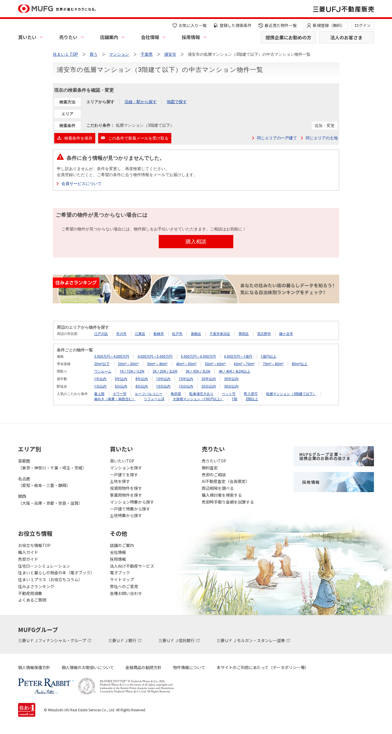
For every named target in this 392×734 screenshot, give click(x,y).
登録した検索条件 (236, 25)
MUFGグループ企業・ (324, 456)
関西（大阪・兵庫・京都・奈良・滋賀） (50, 499)
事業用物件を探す (126, 495)
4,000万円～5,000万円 (154, 357)
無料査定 (210, 468)
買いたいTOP (122, 461)
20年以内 (208, 379)
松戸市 (177, 334)
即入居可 (251, 394)
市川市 (121, 334)
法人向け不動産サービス (132, 566)
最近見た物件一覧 (281, 25)
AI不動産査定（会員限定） (226, 481)
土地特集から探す (126, 515)
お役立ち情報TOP (34, 545)
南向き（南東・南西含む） (114, 399)
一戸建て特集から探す (130, 509)
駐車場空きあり (201, 394)
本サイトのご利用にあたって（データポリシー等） (263, 667)
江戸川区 (101, 334)
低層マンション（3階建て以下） (291, 394)
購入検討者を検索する (222, 495)
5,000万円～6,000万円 (198, 357)
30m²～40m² (157, 364)
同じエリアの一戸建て (277, 138)
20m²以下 (102, 364)
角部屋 (176, 394)
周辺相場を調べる (218, 488)
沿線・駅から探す (141, 101)
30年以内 (231, 379)
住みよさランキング (36, 586)
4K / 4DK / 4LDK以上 (234, 371)
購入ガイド (28, 552)
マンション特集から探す (132, 502)
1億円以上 (268, 357)
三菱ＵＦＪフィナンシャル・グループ (52, 640)
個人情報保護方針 (34, 667)
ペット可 (229, 394)
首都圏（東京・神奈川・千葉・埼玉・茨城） (52, 464)
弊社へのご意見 (124, 586)
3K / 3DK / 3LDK (198, 371)
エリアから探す (100, 101)
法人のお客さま (346, 37)
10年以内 (163, 379)
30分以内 (231, 386)
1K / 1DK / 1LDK (132, 371)
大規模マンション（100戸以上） (198, 399)
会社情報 (150, 37)
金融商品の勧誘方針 (143, 667)
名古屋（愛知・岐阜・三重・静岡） (44, 482)
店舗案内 (109, 37)
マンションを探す (126, 468)
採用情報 (191, 37)
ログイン (363, 25)
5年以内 (121, 379)
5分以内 (121, 386)
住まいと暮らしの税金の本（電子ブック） (56, 572)
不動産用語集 (30, 593)
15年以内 (186, 379)
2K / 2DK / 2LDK (165, 371)
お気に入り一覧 (192, 25)
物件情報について (189, 667)
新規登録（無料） (329, 25)
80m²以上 (299, 364)
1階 (234, 399)
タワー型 (120, 394)
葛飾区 (196, 334)
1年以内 (100, 379)
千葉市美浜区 (219, 334)
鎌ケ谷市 (286, 334)
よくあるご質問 (32, 600)
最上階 (99, 394)
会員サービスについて (81, 183)
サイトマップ (122, 579)
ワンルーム (102, 371)
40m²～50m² (186, 364)
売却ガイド (28, 559)
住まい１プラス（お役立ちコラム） (50, 579)
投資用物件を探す (126, 488)
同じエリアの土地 (322, 138)
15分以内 (186, 386)
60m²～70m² (244, 364)
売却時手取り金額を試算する (228, 502)
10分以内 (163, 386)
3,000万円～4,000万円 (111, 357)
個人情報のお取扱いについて (88, 667)
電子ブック (120, 572)
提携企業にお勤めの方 (288, 37)
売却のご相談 (214, 474)
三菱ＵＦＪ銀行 (122, 640)
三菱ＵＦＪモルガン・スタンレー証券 (251, 640)
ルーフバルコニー (148, 394)
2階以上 (252, 399)
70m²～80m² (273, 364)
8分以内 (141, 386)
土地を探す (120, 481)
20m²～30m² (128, 364)
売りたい (68, 37)
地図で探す (177, 101)
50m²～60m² (215, 364)
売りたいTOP (214, 461)
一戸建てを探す (124, 474)
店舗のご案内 (122, 545)
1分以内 (100, 386)
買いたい (27, 37)
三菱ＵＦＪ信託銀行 (176, 640)
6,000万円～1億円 (238, 357)
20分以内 (208, 386)
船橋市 (159, 334)
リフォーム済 (154, 399)
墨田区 (243, 334)
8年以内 (141, 379)
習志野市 (264, 334)
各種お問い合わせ (126, 593)
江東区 (140, 334)
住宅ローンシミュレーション (44, 566)
